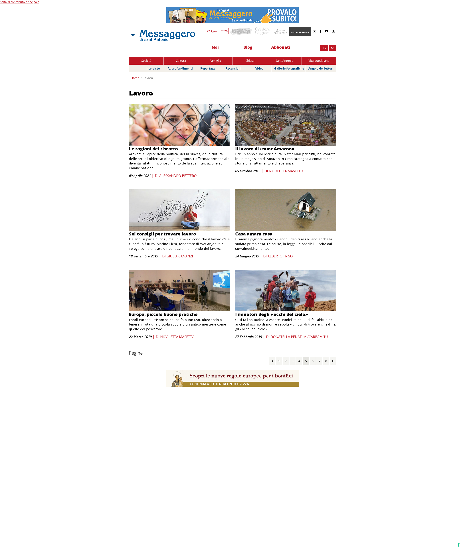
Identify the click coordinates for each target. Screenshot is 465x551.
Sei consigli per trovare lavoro (162, 234)
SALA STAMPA (300, 32)
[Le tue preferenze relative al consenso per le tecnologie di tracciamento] (458, 544)
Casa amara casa (253, 234)
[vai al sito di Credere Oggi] (262, 31)
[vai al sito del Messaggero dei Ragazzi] (241, 31)
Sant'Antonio (284, 61)
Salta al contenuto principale (19, 2)
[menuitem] (215, 47)
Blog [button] (247, 47)
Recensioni (233, 68)
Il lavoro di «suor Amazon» (265, 149)
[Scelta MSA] (132, 35)
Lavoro (148, 78)
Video (259, 68)
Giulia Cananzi (180, 256)
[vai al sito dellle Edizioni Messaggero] (280, 31)
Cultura (181, 61)
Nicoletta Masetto (286, 171)
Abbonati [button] (280, 47)
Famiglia (215, 61)
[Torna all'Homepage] (167, 35)
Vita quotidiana (318, 61)
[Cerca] (332, 48)
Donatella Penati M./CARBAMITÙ (299, 336)
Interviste (153, 68)
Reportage (207, 68)
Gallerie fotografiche (289, 68)
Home (135, 78)
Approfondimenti (180, 68)
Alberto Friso (280, 256)
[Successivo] (333, 361)
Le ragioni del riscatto (153, 149)
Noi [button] (215, 47)
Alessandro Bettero (178, 175)
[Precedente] (272, 361)
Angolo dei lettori (320, 68)
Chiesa (249, 61)
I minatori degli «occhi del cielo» (271, 314)
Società (146, 61)
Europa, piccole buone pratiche (163, 314)
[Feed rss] (333, 31)
